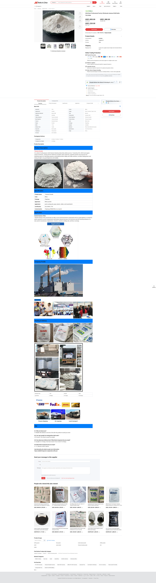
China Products (54, 574)
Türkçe (102, 575)
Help (100, 6)
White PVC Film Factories (72, 564)
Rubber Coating (38, 558)
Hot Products (48, 574)
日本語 (91, 575)
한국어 (88, 575)
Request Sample (108, 32)
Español (53, 575)
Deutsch (75, 575)
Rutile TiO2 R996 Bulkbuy (49, 567)
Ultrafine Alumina (64, 558)
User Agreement (84, 578)
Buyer (94, 6)
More (35, 569)
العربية (84, 575)
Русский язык (67, 575)
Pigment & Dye (44, 8)
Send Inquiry (94, 29)
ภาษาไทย (97, 575)
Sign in (120, 3)
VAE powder (58, 542)
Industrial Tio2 (82, 564)
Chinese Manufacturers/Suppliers (63, 574)
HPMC (35, 547)
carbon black (58, 545)
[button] (96, 103)
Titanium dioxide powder (82, 545)
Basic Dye (45, 558)
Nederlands (80, 575)
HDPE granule (36, 542)
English (49, 575)
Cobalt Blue (56, 558)
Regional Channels (92, 574)
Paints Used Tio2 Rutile (112, 564)
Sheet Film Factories (61, 564)
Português (57, 575)
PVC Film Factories (38, 564)
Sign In (87, 95)
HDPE (35, 545)
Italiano (72, 575)
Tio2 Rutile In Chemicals (92, 564)
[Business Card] (120, 106)
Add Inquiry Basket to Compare (58, 51)
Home (35, 8)
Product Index (99, 574)
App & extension (107, 6)
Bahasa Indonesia (112, 575)
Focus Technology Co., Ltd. (70, 578)
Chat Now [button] (114, 29)
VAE (100, 545)
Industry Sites (86, 574)
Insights (108, 574)
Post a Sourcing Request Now (68, 478)
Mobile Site (104, 574)
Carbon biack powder (82, 542)
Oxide (51, 558)
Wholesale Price (79, 574)
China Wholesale (73, 574)
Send (43, 478)
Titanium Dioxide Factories (50, 564)
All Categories (38, 6)
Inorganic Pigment (51, 8)
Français (62, 575)
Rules (121, 6)
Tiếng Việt (106, 575)
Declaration (91, 578)
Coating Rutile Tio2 (38, 567)
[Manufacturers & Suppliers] (40, 2)
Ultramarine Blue (73, 558)
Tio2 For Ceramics (102, 564)
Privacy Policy (96, 578)
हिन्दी (94, 575)
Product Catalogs (51, 540)
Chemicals (39, 8)
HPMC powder (102, 542)
